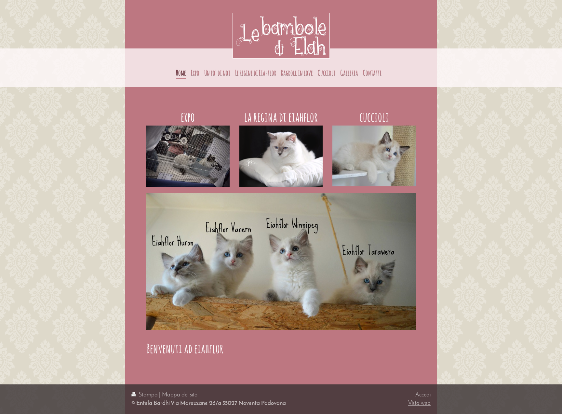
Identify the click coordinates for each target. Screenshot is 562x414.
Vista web (419, 403)
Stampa (148, 395)
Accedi (423, 395)
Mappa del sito (179, 395)
